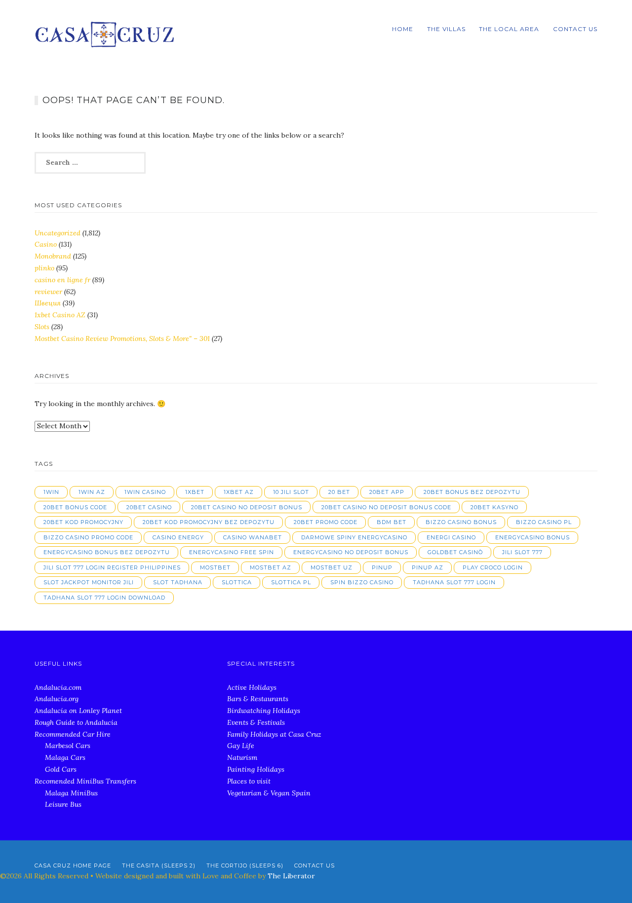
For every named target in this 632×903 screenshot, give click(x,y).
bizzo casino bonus (461, 522)
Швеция (48, 303)
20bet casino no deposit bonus (246, 507)
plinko (44, 267)
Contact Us (575, 29)
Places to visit (249, 781)
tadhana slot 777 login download (104, 597)
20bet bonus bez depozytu (472, 492)
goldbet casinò (455, 552)
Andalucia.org (57, 698)
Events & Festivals (256, 722)
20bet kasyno (494, 507)
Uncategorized (57, 232)
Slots (42, 326)
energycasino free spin (231, 552)
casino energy (178, 537)
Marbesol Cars (67, 745)
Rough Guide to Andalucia (76, 722)
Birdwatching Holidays (263, 710)
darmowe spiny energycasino (354, 537)
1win (51, 492)
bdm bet (391, 522)
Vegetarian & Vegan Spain (269, 793)
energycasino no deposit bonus (350, 552)
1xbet (194, 492)
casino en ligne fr (62, 279)
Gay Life (240, 745)
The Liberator (291, 875)
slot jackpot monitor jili (88, 582)
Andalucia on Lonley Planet (78, 710)
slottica (237, 582)
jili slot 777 (522, 552)
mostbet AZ (270, 567)
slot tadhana (177, 582)
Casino (46, 244)
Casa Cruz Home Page (73, 865)
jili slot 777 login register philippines (112, 567)
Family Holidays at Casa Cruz (274, 734)
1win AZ (92, 492)
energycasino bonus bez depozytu (106, 552)
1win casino (145, 492)
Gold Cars (61, 769)
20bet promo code (325, 522)
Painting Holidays (255, 769)
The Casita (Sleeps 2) (159, 865)
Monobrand (53, 256)
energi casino (451, 537)
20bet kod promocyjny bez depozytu (209, 522)
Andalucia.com (58, 687)
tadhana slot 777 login (454, 582)
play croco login (493, 567)
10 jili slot (291, 492)
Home (402, 29)
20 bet (339, 492)
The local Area (509, 29)
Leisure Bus (63, 804)
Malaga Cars (65, 757)
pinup (382, 567)
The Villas (446, 29)
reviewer (48, 291)
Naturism (242, 757)
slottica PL (291, 582)
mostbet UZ (332, 567)
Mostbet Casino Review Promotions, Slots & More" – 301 (122, 338)
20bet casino (149, 507)
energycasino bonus (532, 537)
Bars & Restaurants (257, 698)
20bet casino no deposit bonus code (386, 507)
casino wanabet (252, 537)
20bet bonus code (75, 507)
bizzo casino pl (544, 522)
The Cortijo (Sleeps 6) (244, 865)
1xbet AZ (239, 492)
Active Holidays (251, 687)
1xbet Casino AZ (60, 314)
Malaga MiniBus (71, 793)
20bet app (386, 492)
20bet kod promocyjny (83, 522)
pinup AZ (427, 567)
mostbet (215, 567)
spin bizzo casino (362, 582)
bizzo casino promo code (88, 537)
